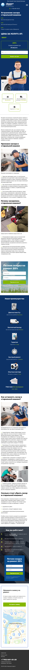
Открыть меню (27, 5)
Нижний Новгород (21, 1)
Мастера (3, 656)
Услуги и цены (4, 655)
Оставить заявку (14, 604)
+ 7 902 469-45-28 (12, 535)
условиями (14, 289)
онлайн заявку (12, 534)
